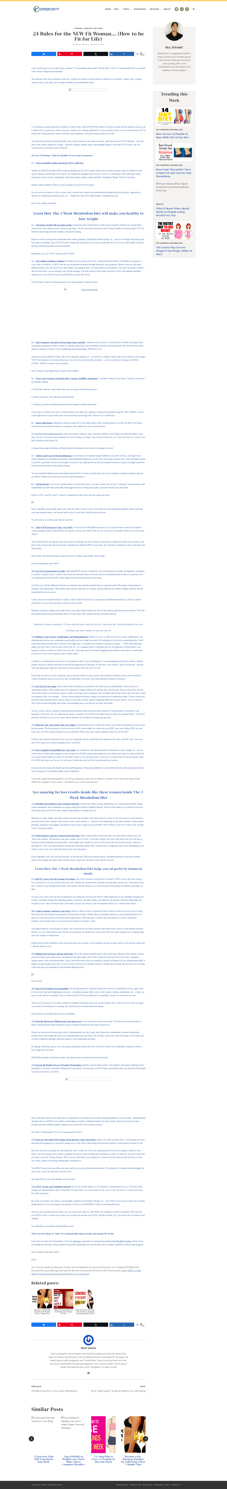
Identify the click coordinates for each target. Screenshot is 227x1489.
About (167, 9)
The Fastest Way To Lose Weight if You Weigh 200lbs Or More (174, 251)
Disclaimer (158, 1485)
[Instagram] (187, 9)
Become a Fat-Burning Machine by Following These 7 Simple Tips (133, 1460)
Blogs (167, 1485)
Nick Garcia (81, 44)
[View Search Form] (194, 9)
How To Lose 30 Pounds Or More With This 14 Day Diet (172, 135)
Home (108, 9)
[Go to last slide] (31, 1438)
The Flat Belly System (121, 1241)
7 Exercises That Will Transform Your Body (44, 1459)
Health (160, 204)
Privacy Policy (122, 1485)
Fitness (78, 28)
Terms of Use (135, 1485)
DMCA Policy (147, 1485)
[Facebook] (177, 9)
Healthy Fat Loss (93, 28)
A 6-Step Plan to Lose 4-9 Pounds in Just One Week (103, 1459)
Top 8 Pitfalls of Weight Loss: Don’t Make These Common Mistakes (73, 1460)
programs (77, 1241)
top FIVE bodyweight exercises (48, 434)
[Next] (145, 1438)
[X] (182, 9)
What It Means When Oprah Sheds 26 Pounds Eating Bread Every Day (172, 212)
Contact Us (176, 1485)
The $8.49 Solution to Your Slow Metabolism (54, 1389)
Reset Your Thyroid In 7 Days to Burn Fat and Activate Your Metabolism (174, 173)
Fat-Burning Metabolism (169, 130)
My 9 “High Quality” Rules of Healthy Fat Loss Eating (118, 1389)
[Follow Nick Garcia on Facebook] (88, 1373)
